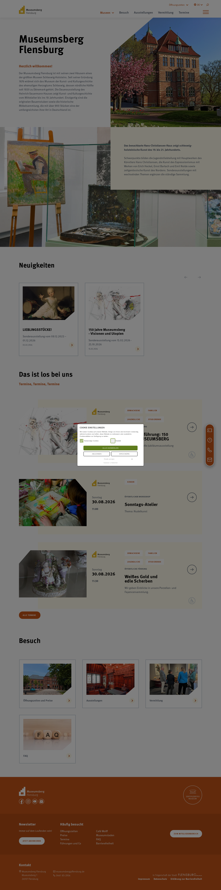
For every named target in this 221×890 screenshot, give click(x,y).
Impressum (106, 462)
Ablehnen (96, 454)
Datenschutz (114, 462)
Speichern (124, 454)
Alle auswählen (110, 448)
